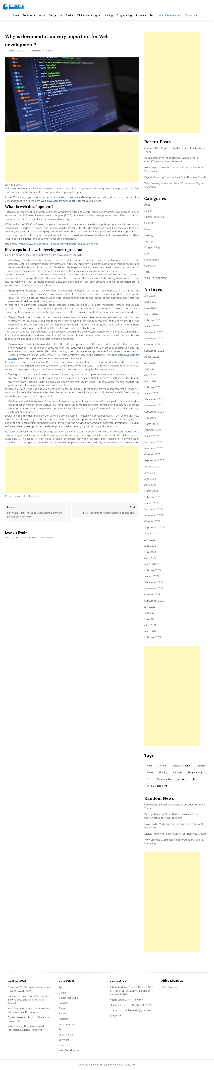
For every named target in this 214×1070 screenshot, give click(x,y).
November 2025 (153, 338)
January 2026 (151, 326)
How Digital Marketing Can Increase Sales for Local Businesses (28, 1010)
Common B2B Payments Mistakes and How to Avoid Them (29, 989)
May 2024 (150, 417)
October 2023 (152, 454)
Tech (152, 15)
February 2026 (152, 320)
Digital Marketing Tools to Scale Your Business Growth (175, 177)
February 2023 (152, 497)
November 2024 (153, 405)
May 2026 (150, 308)
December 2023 (153, 442)
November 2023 (153, 448)
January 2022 (151, 576)
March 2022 (151, 564)
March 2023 (151, 491)
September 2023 (154, 460)
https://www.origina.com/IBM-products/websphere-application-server (58, 244)
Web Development (170, 15)
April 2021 (150, 625)
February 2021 (152, 637)
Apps (42, 15)
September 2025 (154, 350)
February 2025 (152, 387)
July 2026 (149, 296)
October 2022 (152, 521)
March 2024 (151, 424)
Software (140, 15)
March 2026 (151, 314)
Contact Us (191, 15)
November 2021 (153, 588)
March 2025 (151, 381)
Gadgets (54, 15)
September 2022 (154, 527)
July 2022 (149, 539)
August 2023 (151, 466)
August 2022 (151, 533)
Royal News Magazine (122, 1064)
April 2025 (150, 375)
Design (70, 15)
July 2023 (149, 472)
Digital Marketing (87, 15)
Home (15, 15)
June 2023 (150, 478)
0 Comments (35, 50)
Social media (151, 259)
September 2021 (154, 600)
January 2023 (151, 503)
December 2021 (153, 582)
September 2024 (154, 411)
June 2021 (150, 613)
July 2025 (149, 362)
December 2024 (153, 399)
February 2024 (152, 430)
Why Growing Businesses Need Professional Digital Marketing (26, 1028)
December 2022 (153, 509)
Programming (124, 15)
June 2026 (150, 302)
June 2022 (150, 545)
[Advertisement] (72, 158)
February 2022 (152, 570)
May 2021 (150, 619)
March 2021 (151, 631)
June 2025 (150, 369)
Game (147, 229)
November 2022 (153, 515)
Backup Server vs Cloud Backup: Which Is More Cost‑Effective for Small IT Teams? (171, 159)
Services (27, 15)
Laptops (149, 241)
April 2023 (150, 485)
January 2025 (151, 393)
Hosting (108, 15)
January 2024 (151, 436)
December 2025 (153, 332)
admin (49, 50)
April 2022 (150, 558)
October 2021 (152, 594)
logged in (25, 537)
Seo (146, 253)
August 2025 (151, 356)
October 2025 (152, 344)
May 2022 (150, 552)
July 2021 (149, 606)
